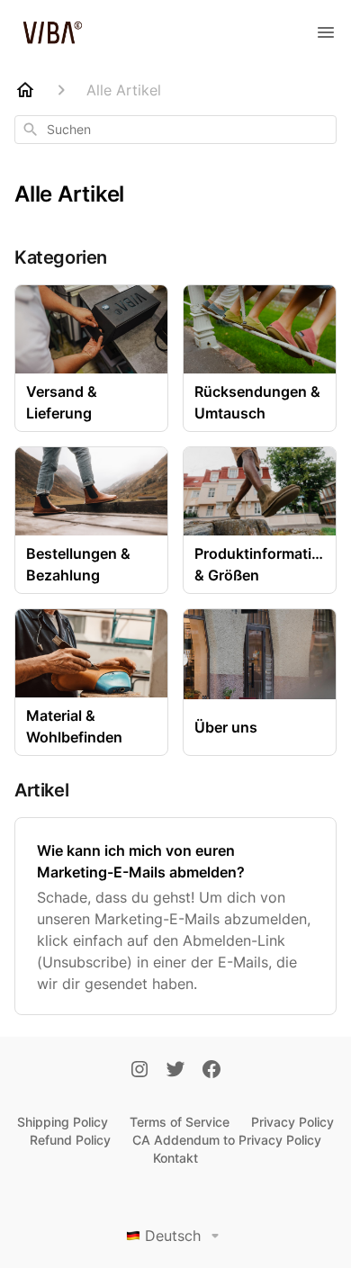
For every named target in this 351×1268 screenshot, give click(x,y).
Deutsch (173, 1236)
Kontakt (175, 1157)
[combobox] (175, 129)
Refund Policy (70, 1139)
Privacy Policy (292, 1121)
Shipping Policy (62, 1121)
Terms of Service (180, 1121)
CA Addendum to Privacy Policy (226, 1139)
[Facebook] (211, 1071)
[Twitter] (175, 1071)
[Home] (25, 90)
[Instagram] (139, 1071)
